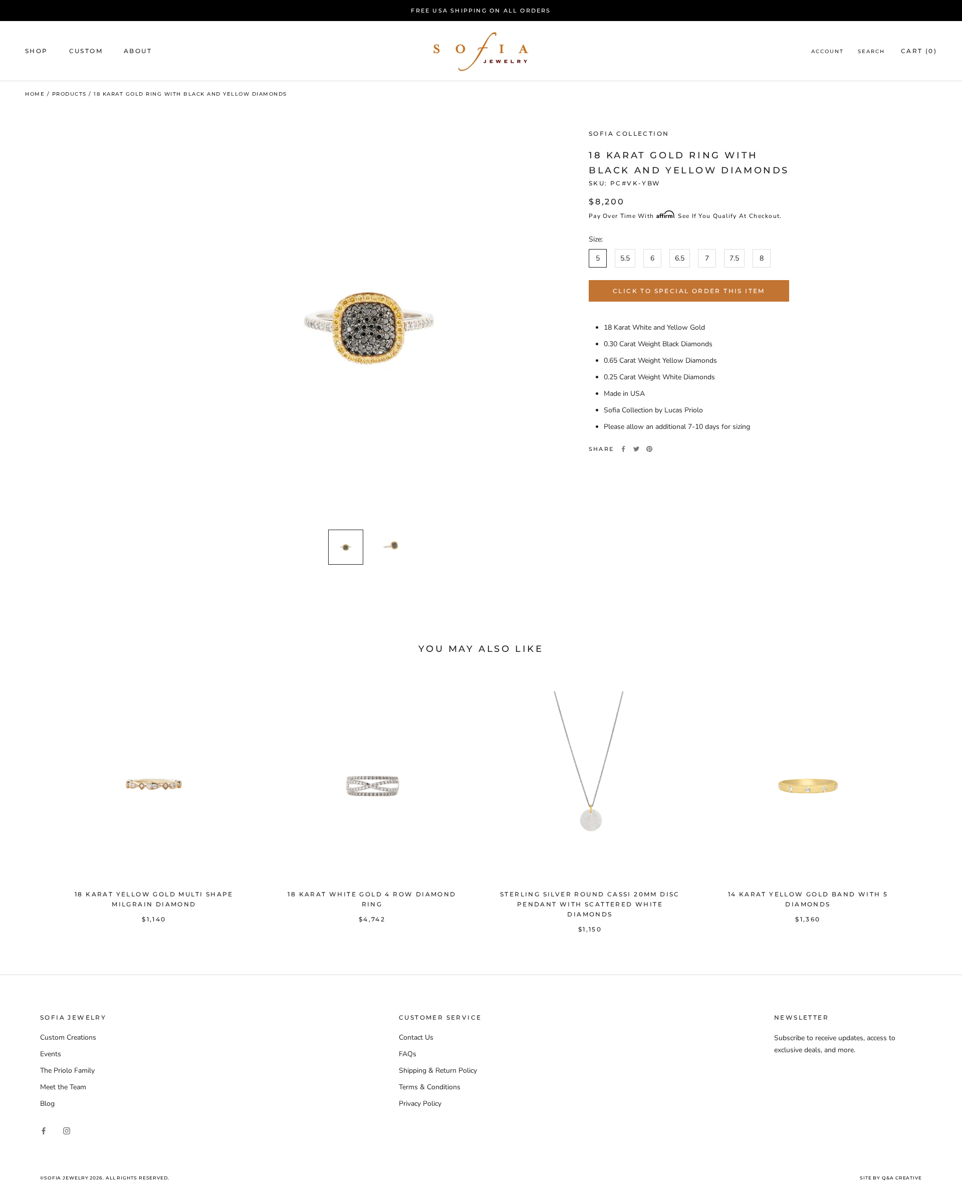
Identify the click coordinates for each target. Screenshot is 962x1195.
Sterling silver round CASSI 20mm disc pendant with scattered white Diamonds (590, 904)
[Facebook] (623, 449)
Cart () (919, 51)
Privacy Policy (420, 1103)
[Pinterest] (649, 449)
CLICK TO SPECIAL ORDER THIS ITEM (689, 291)
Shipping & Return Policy (438, 1070)
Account (827, 52)
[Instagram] (66, 1130)
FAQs (407, 1054)
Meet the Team (63, 1087)
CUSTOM (86, 51)
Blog (47, 1103)
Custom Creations (68, 1037)
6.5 (679, 258)
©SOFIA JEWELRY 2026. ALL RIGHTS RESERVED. (104, 1177)
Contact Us (416, 1037)
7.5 (734, 258)
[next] (930, 802)
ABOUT (138, 51)
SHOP (36, 51)
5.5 (625, 258)
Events (50, 1054)
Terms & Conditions (429, 1087)
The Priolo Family (67, 1070)
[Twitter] (636, 449)
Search (871, 52)
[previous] (31, 802)
